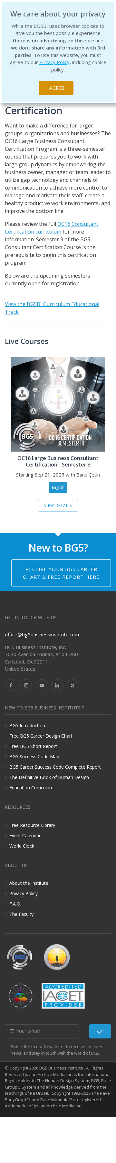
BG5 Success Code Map (34, 756)
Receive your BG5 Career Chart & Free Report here (61, 573)
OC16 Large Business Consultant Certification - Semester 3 (58, 461)
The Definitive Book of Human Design (49, 777)
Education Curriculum (31, 787)
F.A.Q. (15, 904)
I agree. (56, 88)
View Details (58, 505)
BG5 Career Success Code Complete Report (55, 767)
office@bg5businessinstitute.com (42, 634)
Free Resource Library (32, 825)
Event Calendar (25, 835)
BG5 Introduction (27, 725)
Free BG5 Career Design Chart (40, 736)
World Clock (21, 846)
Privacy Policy (54, 62)
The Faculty (21, 914)
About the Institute (28, 883)
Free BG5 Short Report (33, 746)
